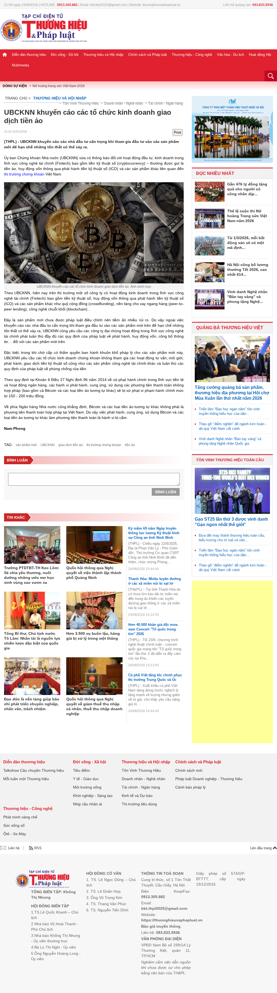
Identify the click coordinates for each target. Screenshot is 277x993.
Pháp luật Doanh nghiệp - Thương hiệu (208, 779)
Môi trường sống (87, 787)
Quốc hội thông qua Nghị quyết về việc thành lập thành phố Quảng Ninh (93, 573)
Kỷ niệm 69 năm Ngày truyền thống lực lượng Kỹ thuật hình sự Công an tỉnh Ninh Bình (153, 533)
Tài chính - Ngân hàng (165, 103)
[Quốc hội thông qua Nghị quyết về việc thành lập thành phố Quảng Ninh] (94, 545)
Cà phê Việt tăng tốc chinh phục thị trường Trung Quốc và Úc (155, 677)
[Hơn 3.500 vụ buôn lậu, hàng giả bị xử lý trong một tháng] (94, 611)
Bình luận (165, 492)
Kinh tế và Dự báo (137, 795)
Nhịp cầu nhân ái (87, 804)
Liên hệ (13, 848)
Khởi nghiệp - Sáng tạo (93, 795)
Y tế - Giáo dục (86, 779)
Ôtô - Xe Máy (14, 834)
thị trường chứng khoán (24, 174)
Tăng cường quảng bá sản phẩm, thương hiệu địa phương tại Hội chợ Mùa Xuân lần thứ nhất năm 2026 (232, 393)
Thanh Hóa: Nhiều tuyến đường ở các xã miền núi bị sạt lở (154, 581)
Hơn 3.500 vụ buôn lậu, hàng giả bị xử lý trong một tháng (93, 635)
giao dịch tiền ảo (70, 445)
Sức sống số (14, 825)
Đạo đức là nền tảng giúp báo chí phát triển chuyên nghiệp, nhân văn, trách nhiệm (31, 704)
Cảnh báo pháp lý (190, 787)
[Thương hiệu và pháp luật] (42, 879)
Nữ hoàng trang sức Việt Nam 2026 (58, 86)
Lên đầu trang (261, 848)
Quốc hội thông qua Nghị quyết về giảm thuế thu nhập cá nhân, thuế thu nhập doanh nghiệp (94, 706)
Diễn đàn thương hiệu (29, 55)
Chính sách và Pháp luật (147, 55)
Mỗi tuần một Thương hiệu (26, 779)
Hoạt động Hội (260, 55)
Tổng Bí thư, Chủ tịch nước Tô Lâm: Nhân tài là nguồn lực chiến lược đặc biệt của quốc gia (32, 640)
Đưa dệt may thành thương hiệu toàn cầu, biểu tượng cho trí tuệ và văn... (232, 537)
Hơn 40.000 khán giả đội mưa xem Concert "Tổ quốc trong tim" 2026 (152, 629)
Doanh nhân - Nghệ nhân (123, 103)
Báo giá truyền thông (160, 926)
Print (177, 132)
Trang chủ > (18, 98)
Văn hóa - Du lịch (230, 55)
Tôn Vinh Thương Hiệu (81, 103)
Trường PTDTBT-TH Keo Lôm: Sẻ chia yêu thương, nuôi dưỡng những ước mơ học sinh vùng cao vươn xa (31, 575)
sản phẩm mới (26, 445)
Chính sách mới (188, 770)
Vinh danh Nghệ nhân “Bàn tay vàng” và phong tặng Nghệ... (247, 297)
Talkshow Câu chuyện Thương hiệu (33, 770)
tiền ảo (130, 445)
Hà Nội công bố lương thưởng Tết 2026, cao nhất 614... (247, 269)
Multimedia (20, 65)
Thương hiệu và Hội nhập (103, 55)
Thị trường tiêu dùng (139, 804)
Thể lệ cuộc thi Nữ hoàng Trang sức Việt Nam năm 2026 (247, 216)
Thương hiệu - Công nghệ (192, 55)
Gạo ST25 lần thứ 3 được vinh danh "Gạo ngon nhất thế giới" (231, 522)
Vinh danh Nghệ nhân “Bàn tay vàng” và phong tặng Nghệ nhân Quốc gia (230, 441)
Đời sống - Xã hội (64, 55)
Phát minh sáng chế (20, 817)
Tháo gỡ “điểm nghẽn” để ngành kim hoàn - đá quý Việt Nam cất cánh (232, 426)
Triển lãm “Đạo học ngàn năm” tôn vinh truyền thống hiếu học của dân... (229, 411)
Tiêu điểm (81, 770)
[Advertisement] (232, 662)
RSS (38, 848)
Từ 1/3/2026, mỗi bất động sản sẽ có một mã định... (246, 243)
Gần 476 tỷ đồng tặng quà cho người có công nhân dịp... (247, 189)
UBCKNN (48, 445)
